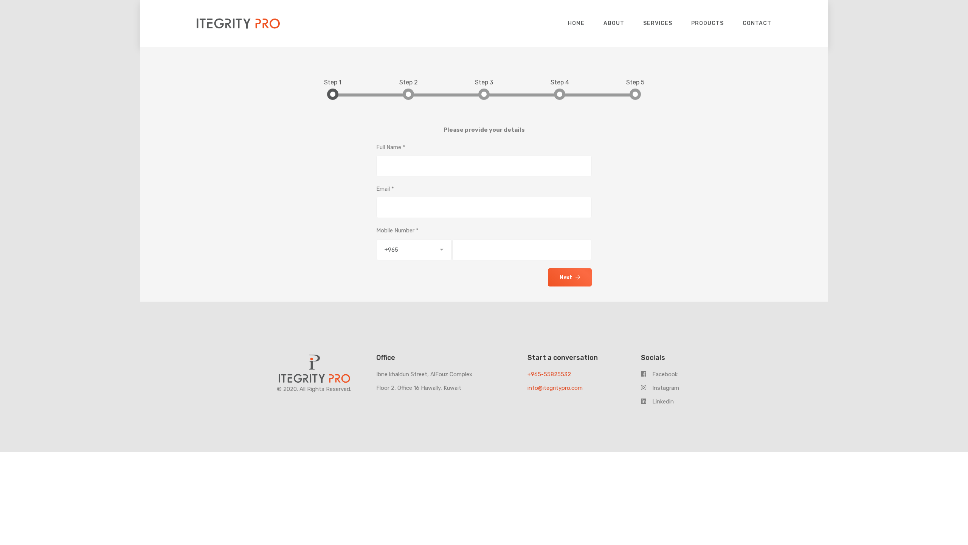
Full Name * (390, 147)
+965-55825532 (549, 374)
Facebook (664, 374)
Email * (385, 188)
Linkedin (662, 401)
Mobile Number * (397, 230)
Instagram (665, 388)
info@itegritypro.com (555, 388)
